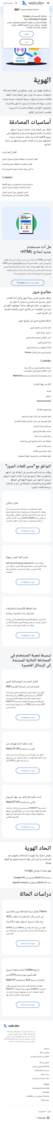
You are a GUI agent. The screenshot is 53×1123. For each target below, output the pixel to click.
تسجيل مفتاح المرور (43, 332)
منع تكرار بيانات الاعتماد (42, 426)
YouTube (46, 1092)
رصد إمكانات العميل (43, 446)
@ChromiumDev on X (40, 1088)
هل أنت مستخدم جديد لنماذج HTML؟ (35, 249)
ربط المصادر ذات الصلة (42, 436)
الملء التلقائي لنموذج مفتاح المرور (38, 337)
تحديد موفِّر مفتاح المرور (42, 431)
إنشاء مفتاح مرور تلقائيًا (42, 451)
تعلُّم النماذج (17, 263)
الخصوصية (42, 1111)
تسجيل (48, 396)
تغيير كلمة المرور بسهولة (17, 557)
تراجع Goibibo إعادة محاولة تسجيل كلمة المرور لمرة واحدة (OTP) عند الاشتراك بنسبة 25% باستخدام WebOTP (25, 974)
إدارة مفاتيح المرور (44, 342)
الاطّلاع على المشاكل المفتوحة (40, 1056)
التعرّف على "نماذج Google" (28, 283)
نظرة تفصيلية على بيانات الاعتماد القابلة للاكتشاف (32, 421)
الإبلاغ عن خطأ (44, 1052)
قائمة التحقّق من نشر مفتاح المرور (38, 347)
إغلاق (26, 34)
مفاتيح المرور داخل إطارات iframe (38, 352)
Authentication (44, 401)
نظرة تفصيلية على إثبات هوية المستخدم (36, 416)
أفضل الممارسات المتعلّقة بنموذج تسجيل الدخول (20, 159)
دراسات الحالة (45, 1074)
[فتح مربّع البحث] (16, 2)
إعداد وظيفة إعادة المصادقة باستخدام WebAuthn (32, 375)
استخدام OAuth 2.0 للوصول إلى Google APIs (32, 877)
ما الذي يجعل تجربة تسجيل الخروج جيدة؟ (17, 169)
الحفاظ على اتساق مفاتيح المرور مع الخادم (35, 441)
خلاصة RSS (45, 1100)
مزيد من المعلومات (28, 531)
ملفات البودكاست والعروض (40, 1078)
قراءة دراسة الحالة (27, 943)
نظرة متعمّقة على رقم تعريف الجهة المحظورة (34, 456)
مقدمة (48, 391)
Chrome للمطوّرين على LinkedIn (37, 1096)
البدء (26, 42)
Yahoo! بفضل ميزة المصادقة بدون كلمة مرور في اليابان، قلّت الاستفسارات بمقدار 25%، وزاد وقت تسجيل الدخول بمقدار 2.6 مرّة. (26, 916)
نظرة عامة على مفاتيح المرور (40, 327)
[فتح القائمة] (48, 3)
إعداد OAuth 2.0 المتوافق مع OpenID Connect (31, 882)
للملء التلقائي (12, 502)
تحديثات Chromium (42, 1070)
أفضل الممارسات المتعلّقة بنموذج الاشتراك (17, 164)
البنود (49, 1111)
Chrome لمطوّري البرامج (41, 1066)
